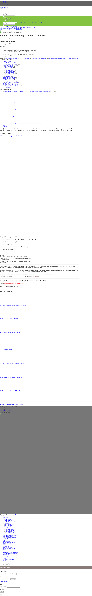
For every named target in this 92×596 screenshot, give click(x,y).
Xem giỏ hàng (8, 26)
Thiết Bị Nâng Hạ (7, 83)
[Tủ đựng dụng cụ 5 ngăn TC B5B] (6, 347)
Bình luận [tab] (5, 126)
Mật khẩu (2, 576)
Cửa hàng (5, 17)
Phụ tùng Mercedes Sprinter (9, 537)
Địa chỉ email (3, 586)
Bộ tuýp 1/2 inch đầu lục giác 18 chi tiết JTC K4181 (12, 363)
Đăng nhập (13, 579)
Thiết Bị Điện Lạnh (9, 70)
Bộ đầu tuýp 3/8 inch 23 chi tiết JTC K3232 (10, 390)
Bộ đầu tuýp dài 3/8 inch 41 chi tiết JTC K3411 (11, 377)
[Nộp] (3, 25)
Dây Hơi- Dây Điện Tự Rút (9, 65)
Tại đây (37, 276)
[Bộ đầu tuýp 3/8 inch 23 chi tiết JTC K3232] (6, 388)
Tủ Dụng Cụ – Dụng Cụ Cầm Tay (11, 552)
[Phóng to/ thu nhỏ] (1, 594)
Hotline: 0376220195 (8, 410)
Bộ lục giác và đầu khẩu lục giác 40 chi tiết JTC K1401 (13, 305)
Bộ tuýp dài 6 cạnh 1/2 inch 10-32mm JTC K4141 (11, 404)
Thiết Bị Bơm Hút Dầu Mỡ (9, 77)
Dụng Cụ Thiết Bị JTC (25, 58)
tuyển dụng (5, 4)
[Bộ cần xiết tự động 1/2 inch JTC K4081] (6, 316)
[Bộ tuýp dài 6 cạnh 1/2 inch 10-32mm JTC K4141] (6, 402)
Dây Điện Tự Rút (9, 66)
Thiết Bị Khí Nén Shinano (9, 78)
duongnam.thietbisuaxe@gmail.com (13, 283)
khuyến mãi (5, 2)
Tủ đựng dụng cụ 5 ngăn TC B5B (8, 349)
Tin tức (4, 1)
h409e (71, 58)
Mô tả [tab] (4, 125)
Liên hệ (4, 20)
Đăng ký (2, 591)
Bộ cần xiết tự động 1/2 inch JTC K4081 (9, 318)
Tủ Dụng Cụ (8, 87)
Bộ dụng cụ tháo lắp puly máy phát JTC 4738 (42, 22)
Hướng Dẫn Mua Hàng (8, 19)
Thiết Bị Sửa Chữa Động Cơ (12, 75)
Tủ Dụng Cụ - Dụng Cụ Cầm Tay (13, 27)
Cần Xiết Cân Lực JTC (10, 62)
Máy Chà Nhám (9, 79)
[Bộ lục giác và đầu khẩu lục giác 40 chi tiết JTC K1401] (6, 302)
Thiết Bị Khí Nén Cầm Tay (11, 82)
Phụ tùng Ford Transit (8, 536)
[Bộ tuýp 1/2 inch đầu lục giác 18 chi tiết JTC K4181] (6, 361)
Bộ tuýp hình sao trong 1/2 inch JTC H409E (59, 58)
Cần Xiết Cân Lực (7, 61)
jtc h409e (76, 58)
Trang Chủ (5, 16)
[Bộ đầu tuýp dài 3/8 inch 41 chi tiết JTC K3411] (6, 374)
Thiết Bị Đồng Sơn (9, 72)
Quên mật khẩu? (4, 581)
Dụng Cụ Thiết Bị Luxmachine (10, 535)
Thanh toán (15, 26)
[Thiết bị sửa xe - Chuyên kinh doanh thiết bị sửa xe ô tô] (4, 8)
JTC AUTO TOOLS (49, 129)
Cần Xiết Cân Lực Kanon (11, 64)
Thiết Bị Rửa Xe (6, 551)
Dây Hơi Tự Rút (9, 67)
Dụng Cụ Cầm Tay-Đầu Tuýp (29, 27)
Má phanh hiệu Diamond (8, 540)
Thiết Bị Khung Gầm (10, 73)
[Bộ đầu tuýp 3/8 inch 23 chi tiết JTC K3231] (6, 330)
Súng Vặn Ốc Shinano (10, 81)
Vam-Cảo (7, 76)
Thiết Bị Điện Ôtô (9, 71)
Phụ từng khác (6, 541)
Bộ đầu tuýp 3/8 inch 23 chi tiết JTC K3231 (10, 332)
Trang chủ (2, 27)
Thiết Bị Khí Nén (7, 543)
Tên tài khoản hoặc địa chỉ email (8, 574)
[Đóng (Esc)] (0, 594)
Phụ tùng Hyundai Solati (8, 538)
